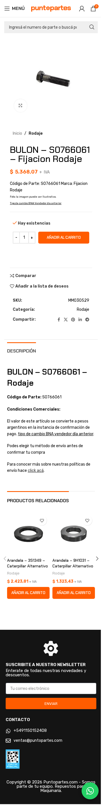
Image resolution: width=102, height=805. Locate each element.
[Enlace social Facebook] (58, 320)
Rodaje (36, 133)
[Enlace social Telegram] (87, 320)
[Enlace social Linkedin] (80, 320)
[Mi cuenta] (82, 8)
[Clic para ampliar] (20, 105)
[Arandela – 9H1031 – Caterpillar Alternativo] (73, 534)
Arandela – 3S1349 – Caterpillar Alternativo (27, 563)
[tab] (21, 350)
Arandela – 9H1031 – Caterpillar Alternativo (72, 563)
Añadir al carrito (64, 237)
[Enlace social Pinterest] (73, 320)
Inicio (17, 133)
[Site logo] (51, 8)
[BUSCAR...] (92, 27)
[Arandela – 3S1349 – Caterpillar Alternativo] (28, 534)
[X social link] (65, 320)
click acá (36, 470)
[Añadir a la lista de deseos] (42, 520)
